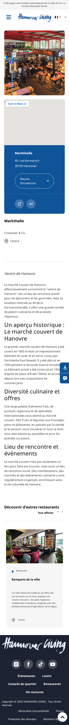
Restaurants (52, 684)
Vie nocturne (35, 692)
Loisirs (46, 676)
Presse (60, 711)
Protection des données (22, 719)
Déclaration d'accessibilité (33, 711)
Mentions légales (53, 719)
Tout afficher (45, 512)
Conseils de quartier (22, 684)
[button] (62, 511)
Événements (26, 676)
